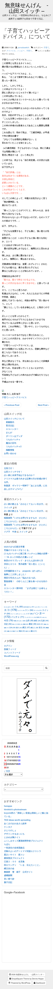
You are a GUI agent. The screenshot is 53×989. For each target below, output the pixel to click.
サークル (38, 610)
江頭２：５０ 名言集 (14, 861)
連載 (9, 631)
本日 (40, 624)
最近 (33, 624)
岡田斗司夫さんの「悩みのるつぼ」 (20, 577)
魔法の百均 (11, 442)
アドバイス (11, 50)
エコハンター (12, 428)
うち (19, 606)
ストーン (15, 614)
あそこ (11, 607)
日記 (8, 624)
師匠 (37, 620)
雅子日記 (8, 882)
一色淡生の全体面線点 (14, 847)
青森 (22, 631)
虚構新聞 (8, 875)
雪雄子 (15, 631)
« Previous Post (11, 405)
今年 (44, 617)
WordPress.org (11, 656)
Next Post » (43, 405)
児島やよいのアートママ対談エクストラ (22, 851)
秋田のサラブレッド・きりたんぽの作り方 (23, 560)
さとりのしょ (10, 830)
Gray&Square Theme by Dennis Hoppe (27, 978)
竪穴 (19, 628)
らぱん (7, 844)
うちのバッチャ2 (13, 446)
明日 (14, 624)
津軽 (46, 624)
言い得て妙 (9, 878)
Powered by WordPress (20, 983)
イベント (43, 607)
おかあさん (28, 607)
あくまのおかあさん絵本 (15, 823)
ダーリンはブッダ (14, 436)
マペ (33, 617)
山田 (29, 620)
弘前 (45, 620)
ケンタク (8, 826)
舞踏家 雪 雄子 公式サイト (18, 871)
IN (5, 607)
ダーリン (22, 614)
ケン (29, 610)
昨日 (20, 624)
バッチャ (17, 616)
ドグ (29, 613)
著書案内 (10, 422)
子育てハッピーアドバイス (14, 397)
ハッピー (21, 50)
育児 (42, 627)
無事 (6, 628)
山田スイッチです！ (13, 471)
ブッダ (28, 617)
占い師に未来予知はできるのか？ (19, 475)
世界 (39, 617)
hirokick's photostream (15, 809)
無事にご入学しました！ (15, 574)
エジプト (21, 610)
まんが (9, 432)
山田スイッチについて (14, 418)
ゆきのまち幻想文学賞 (14, 546)
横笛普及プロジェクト (14, 858)
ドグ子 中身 (10, 531)
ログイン (8, 645)
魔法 (34, 631)
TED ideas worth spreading (17, 819)
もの (37, 607)
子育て (46, 47)
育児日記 (10, 425)
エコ (10, 610)
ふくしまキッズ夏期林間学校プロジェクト (23, 840)
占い (22, 621)
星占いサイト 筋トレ (14, 854)
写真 (16, 621)
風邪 (27, 631)
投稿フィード (10, 649)
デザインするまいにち (14, 833)
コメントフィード (12, 652)
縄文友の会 (9, 868)
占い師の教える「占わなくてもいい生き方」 (24, 503)
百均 (12, 627)
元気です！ (9, 468)
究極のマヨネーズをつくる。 (17, 550)
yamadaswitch (23, 47)
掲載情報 (10, 449)
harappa (8, 805)
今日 (8, 620)
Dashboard (40, 983)
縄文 (26, 627)
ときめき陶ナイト (12, 837)
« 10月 (7, 770)
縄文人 (34, 627)
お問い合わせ (10, 453)
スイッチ (8, 507)
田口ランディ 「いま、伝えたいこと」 (23, 864)
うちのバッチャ (13, 439)
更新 (25, 624)
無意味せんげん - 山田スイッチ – (26, 7)
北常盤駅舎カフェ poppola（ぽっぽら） (23, 570)
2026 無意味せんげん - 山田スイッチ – (27, 974)
